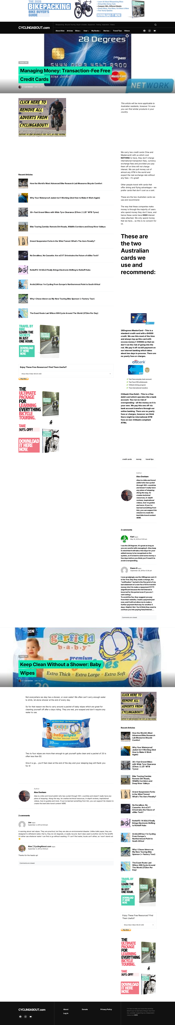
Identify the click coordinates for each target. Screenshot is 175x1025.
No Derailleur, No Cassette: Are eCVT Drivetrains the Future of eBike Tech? (64, 255)
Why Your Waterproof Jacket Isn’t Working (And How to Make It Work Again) (65, 198)
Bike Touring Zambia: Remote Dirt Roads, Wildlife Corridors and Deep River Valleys (68, 226)
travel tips (149, 459)
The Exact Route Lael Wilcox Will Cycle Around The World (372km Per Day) (64, 313)
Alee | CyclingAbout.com (39, 846)
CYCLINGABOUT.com (34, 28)
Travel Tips (23, 62)
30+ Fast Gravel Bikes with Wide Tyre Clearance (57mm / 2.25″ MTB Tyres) (64, 212)
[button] (155, 25)
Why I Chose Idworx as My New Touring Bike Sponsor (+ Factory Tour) (62, 299)
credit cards (127, 459)
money (138, 459)
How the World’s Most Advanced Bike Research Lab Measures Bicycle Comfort (66, 183)
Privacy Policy (106, 1009)
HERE (138, 518)
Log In (65, 1013)
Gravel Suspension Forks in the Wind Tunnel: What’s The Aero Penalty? (62, 241)
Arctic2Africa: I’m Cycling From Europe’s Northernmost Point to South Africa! (65, 284)
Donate (85, 1009)
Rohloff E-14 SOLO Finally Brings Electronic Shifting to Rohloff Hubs (60, 270)
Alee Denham (142, 476)
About (65, 1009)
